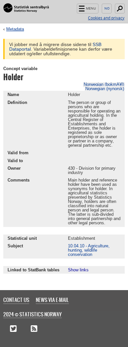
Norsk (107, 8)
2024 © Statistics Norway (32, 314)
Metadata (15, 29)
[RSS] (34, 329)
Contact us (16, 299)
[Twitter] (13, 329)
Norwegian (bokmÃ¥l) (104, 84)
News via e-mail (52, 299)
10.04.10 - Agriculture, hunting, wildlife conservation (89, 250)
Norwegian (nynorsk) (104, 88)
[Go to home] (26, 8)
